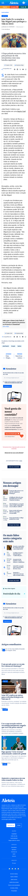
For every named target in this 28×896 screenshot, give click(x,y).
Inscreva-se (14, 852)
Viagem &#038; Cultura (14, 840)
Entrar (18, 825)
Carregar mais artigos (14, 525)
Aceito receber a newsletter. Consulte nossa (14, 382)
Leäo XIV (5, 681)
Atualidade (14, 834)
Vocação (5, 709)
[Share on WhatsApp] (25, 69)
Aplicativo (14, 849)
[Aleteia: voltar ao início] (14, 2)
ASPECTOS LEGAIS (14, 882)
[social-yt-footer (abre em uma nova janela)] (9, 869)
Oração (22, 7)
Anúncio (14, 856)
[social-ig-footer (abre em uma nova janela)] (18, 869)
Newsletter (14, 847)
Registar (5, 7)
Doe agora (13, 7)
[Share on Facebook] (14, 69)
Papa (4, 738)
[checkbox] (3, 381)
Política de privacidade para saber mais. (13, 382)
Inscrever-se (7, 386)
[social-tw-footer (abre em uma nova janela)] (15, 869)
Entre (20, 460)
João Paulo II (5, 346)
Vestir (14, 854)
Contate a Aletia (14, 888)
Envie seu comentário (14, 467)
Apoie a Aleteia (14, 876)
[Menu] (5, 3)
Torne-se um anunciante (14, 885)
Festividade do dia (11, 594)
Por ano (14, 863)
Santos (19, 346)
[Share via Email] (23, 69)
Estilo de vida (14, 836)
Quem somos (14, 879)
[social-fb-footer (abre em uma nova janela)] (12, 869)
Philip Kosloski (19, 27)
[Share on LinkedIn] (17, 69)
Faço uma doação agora (11, 433)
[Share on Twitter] (20, 69)
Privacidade (14, 891)
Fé (3, 650)
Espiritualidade (5, 12)
